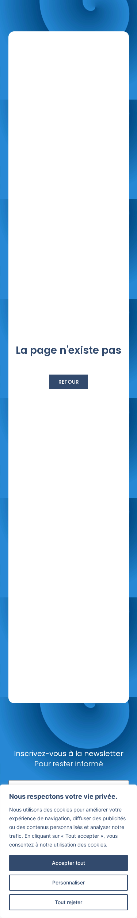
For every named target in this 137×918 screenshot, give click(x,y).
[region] (68, 851)
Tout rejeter (68, 902)
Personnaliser (68, 882)
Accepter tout (68, 863)
